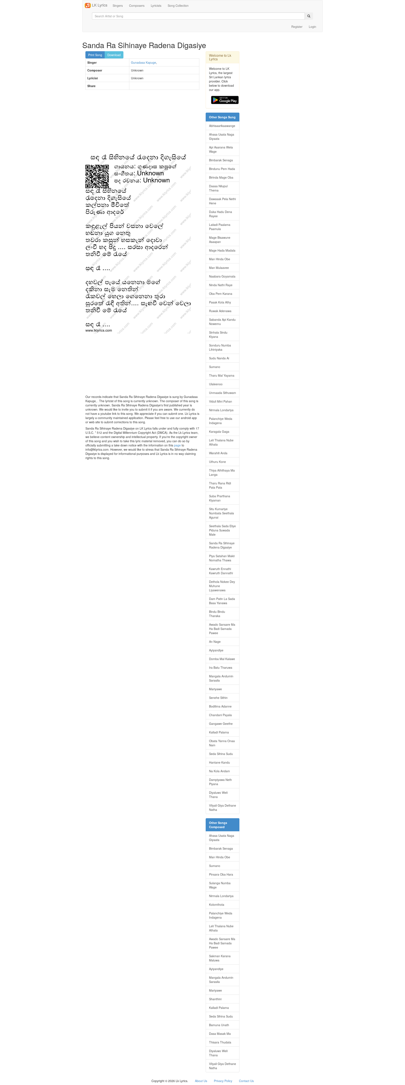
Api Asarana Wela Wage (221, 149)
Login (312, 26)
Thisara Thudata (220, 1042)
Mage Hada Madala (222, 250)
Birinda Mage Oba (221, 177)
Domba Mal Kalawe (222, 659)
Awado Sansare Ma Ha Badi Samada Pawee (222, 628)
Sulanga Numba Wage (220, 885)
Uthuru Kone (217, 462)
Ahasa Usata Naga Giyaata (221, 136)
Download (114, 55)
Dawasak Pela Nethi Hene (222, 201)
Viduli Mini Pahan (220, 401)
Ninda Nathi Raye (220, 285)
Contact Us (246, 1081)
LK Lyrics (99, 5)
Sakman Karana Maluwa (220, 958)
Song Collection (178, 5)
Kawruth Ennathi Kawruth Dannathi (221, 571)
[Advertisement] (142, 123)
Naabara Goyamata (222, 276)
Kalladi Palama (219, 732)
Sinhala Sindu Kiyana (218, 334)
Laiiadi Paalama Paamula (219, 226)
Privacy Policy (223, 1081)
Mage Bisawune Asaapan (219, 239)
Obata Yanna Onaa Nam (222, 743)
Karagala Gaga (219, 431)
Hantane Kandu (219, 762)
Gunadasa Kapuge (143, 62)
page (177, 445)
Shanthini (215, 999)
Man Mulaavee (219, 268)
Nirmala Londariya (221, 410)
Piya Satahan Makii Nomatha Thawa (222, 558)
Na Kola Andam (219, 771)
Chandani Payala (220, 715)
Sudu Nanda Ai (219, 358)
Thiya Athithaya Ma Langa (222, 472)
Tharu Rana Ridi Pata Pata (220, 485)
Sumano (214, 367)
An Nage (215, 641)
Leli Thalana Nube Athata (221, 442)
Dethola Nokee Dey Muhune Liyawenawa (222, 586)
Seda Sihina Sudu (221, 754)
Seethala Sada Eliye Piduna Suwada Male (222, 530)
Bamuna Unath (219, 1025)
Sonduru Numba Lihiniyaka (220, 347)
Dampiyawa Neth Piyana (220, 782)
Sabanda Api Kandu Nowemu (222, 321)
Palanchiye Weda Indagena (220, 420)
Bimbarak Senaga (221, 160)
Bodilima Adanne (220, 706)
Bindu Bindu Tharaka (217, 613)
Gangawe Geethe (221, 723)
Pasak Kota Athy (220, 302)
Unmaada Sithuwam (222, 393)
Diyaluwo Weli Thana (218, 794)
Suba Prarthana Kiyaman (219, 498)
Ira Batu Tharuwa (220, 667)
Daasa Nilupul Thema (218, 188)
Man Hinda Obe (219, 259)
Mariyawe (215, 689)
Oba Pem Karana (220, 293)
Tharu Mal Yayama (221, 375)
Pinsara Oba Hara (221, 874)
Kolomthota (216, 904)
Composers (136, 5)
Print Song (95, 55)
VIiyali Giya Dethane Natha (222, 807)
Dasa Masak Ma (220, 1033)
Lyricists (156, 5)
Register (296, 26)
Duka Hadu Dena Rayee (220, 214)
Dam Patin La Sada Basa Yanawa (222, 601)
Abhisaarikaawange (222, 126)
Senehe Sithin (218, 697)
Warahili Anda (218, 453)
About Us (201, 1081)
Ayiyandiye (216, 650)
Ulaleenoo (216, 384)
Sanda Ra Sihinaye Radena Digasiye (222, 545)
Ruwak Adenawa (220, 311)
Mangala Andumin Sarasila (221, 678)
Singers (118, 5)
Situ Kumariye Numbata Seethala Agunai (221, 513)
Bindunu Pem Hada (222, 169)
